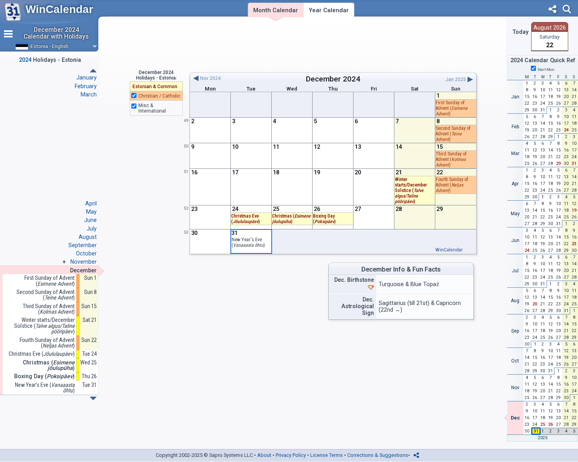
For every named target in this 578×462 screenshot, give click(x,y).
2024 (351, 78)
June (90, 220)
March (89, 94)
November (83, 262)
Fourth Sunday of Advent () (452, 185)
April (91, 203)
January (86, 77)
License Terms (326, 455)
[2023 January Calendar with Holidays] (93, 398)
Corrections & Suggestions (377, 455)
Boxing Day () (324, 218)
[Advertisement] (333, 44)
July (92, 228)
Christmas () (291, 218)
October (86, 253)
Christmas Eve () (42, 354)
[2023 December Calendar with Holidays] (93, 70)
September (82, 245)
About (264, 455)
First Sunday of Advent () (452, 108)
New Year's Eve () (248, 242)
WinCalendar (59, 9)
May (91, 212)
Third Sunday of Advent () (451, 159)
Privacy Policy (291, 455)
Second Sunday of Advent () (453, 134)
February (86, 86)
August (88, 237)
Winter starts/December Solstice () (411, 190)
